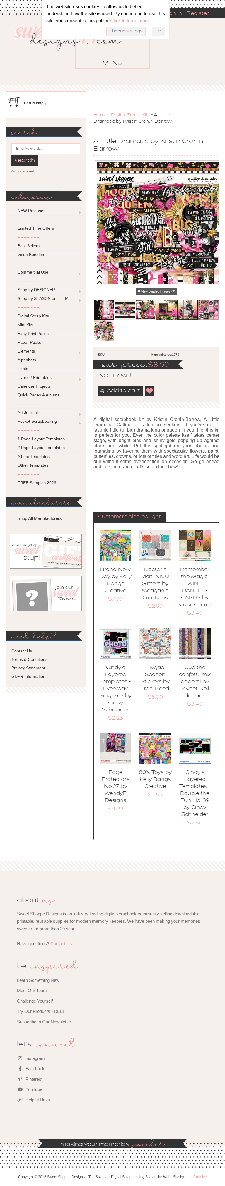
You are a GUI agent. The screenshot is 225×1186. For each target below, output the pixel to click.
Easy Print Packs (33, 333)
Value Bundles (31, 254)
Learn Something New (38, 980)
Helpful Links (37, 1099)
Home (100, 115)
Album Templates (34, 456)
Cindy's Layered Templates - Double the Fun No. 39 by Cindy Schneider (194, 793)
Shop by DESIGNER (36, 289)
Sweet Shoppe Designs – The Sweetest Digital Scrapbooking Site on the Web (72, 46)
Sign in (173, 13)
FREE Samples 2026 (37, 482)
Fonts (23, 368)
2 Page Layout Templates (41, 447)
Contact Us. (61, 943)
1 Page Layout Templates (41, 438)
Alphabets (27, 359)
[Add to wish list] (150, 391)
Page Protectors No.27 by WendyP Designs (115, 786)
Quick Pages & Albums (38, 395)
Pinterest (33, 1079)
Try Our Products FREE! (40, 1011)
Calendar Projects (34, 386)
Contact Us (21, 651)
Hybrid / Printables (35, 377)
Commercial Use (33, 272)
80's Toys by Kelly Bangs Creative (155, 779)
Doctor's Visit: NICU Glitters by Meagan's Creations (155, 584)
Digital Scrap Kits (130, 115)
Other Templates (33, 465)
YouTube (33, 1089)
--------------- (29, 219)
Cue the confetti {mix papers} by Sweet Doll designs (195, 682)
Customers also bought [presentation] (129, 517)
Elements (26, 351)
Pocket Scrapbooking (37, 421)
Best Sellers (29, 245)
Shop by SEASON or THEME (44, 298)
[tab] (129, 517)
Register (198, 13)
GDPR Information (28, 676)
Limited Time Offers (36, 228)
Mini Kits (25, 324)
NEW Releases (31, 210)
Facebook (34, 1068)
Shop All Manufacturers (39, 518)
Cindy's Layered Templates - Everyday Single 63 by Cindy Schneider (115, 689)
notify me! (110, 376)
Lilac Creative (196, 1177)
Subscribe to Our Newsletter (44, 1021)
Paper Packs (29, 342)
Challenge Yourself (35, 1000)
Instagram (34, 1058)
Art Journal (28, 412)
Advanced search (23, 171)
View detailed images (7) (158, 291)
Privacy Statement (28, 668)
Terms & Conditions (29, 659)
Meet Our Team (32, 990)
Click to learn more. (130, 20)
